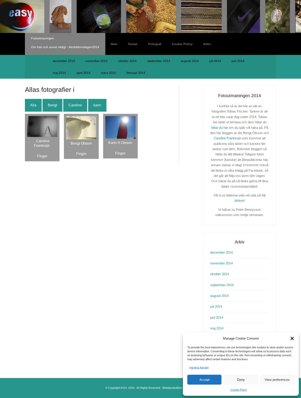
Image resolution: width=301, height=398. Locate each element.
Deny (241, 380)
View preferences (277, 380)
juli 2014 (215, 61)
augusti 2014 (190, 61)
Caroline (75, 105)
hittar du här (219, 127)
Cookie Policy (238, 389)
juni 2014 (238, 61)
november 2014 (96, 61)
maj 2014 (59, 73)
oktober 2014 (127, 61)
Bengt (52, 105)
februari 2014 (135, 73)
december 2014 (64, 61)
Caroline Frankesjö (42, 143)
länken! (239, 200)
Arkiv (207, 44)
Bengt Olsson (81, 143)
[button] (292, 338)
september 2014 (158, 61)
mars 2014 (108, 73)
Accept (204, 380)
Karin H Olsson (120, 143)
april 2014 (83, 73)
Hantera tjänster (199, 367)
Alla (33, 105)
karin (97, 105)
